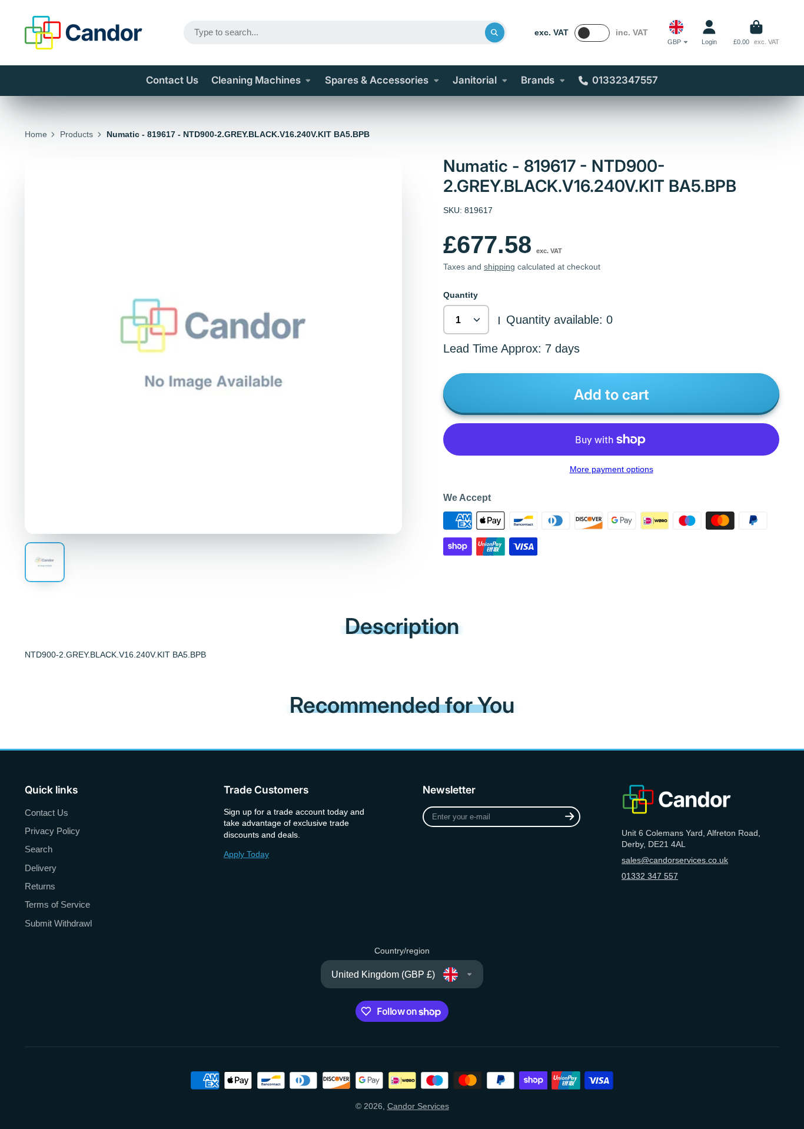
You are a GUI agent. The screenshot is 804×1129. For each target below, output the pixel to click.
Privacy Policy (52, 831)
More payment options (611, 469)
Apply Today (246, 854)
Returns (40, 886)
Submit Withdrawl (58, 923)
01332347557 (625, 80)
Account (709, 32)
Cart (756, 32)
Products (76, 134)
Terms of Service (57, 904)
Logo (83, 32)
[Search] (495, 32)
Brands (537, 80)
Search (38, 849)
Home (36, 134)
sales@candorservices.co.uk (675, 860)
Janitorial (475, 80)
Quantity (460, 295)
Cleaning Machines (256, 80)
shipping (499, 266)
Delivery (41, 868)
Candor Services (418, 1106)
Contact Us (172, 80)
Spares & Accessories (376, 80)
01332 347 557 (650, 876)
